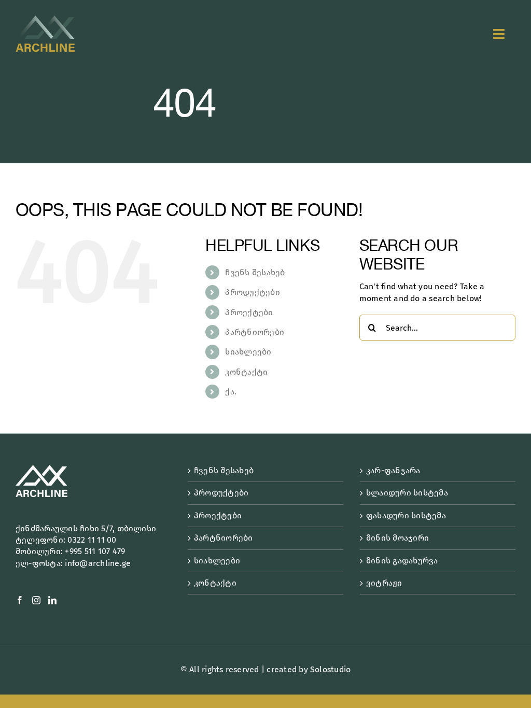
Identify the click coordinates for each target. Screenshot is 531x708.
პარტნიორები (254, 332)
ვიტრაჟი (384, 583)
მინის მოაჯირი (397, 538)
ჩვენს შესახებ (255, 272)
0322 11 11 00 (91, 540)
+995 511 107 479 (95, 551)
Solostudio (330, 669)
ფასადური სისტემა (406, 515)
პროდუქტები (252, 292)
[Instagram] (36, 600)
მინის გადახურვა (402, 560)
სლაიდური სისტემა (407, 493)
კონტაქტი (246, 372)
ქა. (230, 392)
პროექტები (249, 312)
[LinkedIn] (52, 600)
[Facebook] (20, 600)
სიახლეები (248, 352)
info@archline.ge (98, 563)
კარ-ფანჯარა (393, 470)
